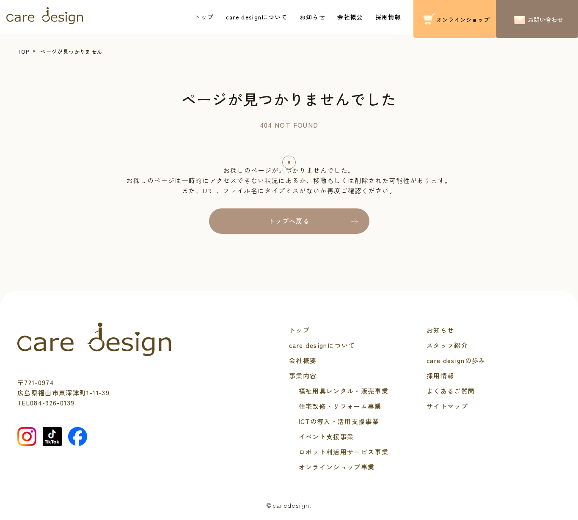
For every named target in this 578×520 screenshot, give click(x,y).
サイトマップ (447, 406)
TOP (23, 51)
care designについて (257, 17)
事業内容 (303, 375)
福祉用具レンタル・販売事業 (344, 390)
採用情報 (388, 17)
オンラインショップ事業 (337, 467)
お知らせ (312, 17)
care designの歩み (456, 360)
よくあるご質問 (451, 390)
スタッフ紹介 (447, 345)
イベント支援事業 (326, 436)
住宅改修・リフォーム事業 (340, 406)
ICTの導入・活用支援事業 (339, 421)
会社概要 (350, 17)
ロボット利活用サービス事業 (344, 451)
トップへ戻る (289, 220)
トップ (204, 17)
